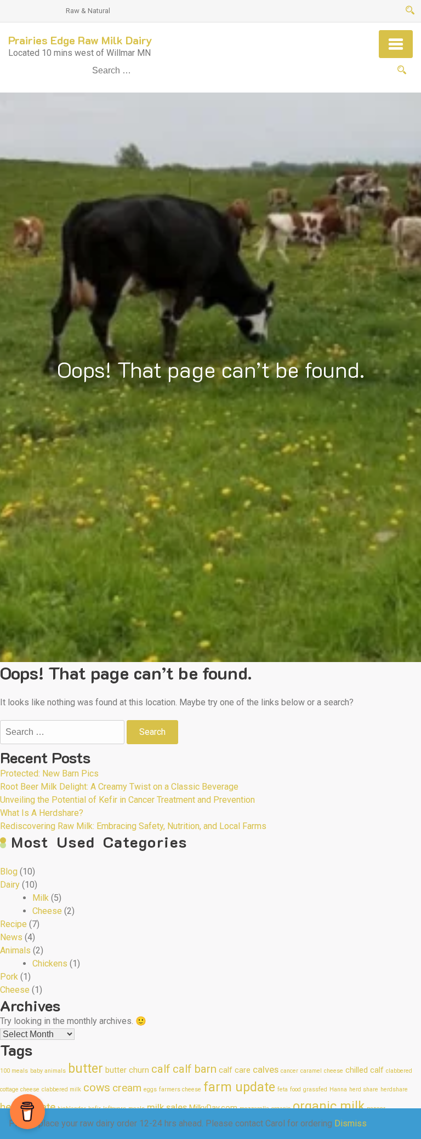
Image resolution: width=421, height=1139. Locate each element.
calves (265, 1069)
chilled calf (364, 1070)
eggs (150, 1089)
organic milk (329, 1106)
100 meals (14, 1070)
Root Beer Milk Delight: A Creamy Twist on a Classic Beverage (119, 786)
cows (96, 1087)
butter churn (127, 1070)
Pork (9, 976)
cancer (289, 1070)
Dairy (10, 884)
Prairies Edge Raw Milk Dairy (80, 40)
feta (282, 1089)
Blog (9, 871)
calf (160, 1068)
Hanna (338, 1089)
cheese (333, 1070)
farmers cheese (180, 1089)
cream (126, 1088)
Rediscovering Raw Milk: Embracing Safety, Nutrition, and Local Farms (133, 826)
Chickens (49, 963)
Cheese (47, 911)
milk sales (167, 1107)
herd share (363, 1089)
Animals (15, 950)
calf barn (195, 1068)
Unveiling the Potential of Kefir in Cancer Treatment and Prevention (127, 800)
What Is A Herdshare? (41, 813)
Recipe (13, 924)
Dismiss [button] (350, 1123)
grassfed (315, 1089)
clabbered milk (61, 1089)
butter (85, 1068)
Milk (40, 898)
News (11, 937)
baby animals (48, 1070)
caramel (311, 1070)
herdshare (394, 1089)
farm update (239, 1087)
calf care (235, 1070)
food (295, 1089)
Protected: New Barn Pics (49, 773)
